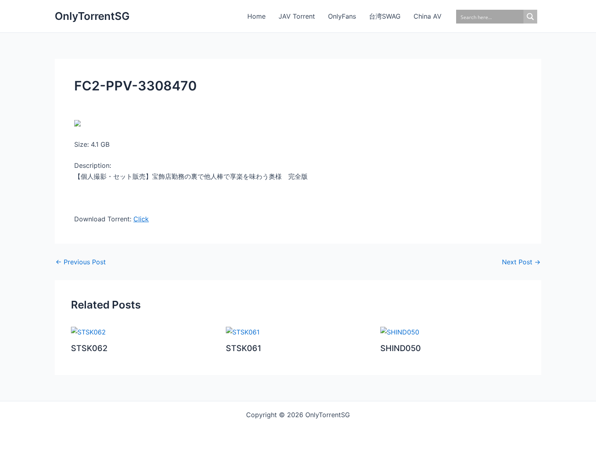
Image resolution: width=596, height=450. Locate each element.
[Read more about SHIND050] (399, 332)
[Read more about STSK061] (242, 332)
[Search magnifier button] (530, 17)
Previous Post (81, 262)
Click (141, 219)
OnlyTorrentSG (92, 16)
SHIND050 (400, 348)
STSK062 (89, 348)
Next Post (521, 262)
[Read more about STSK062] (88, 332)
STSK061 (243, 348)
